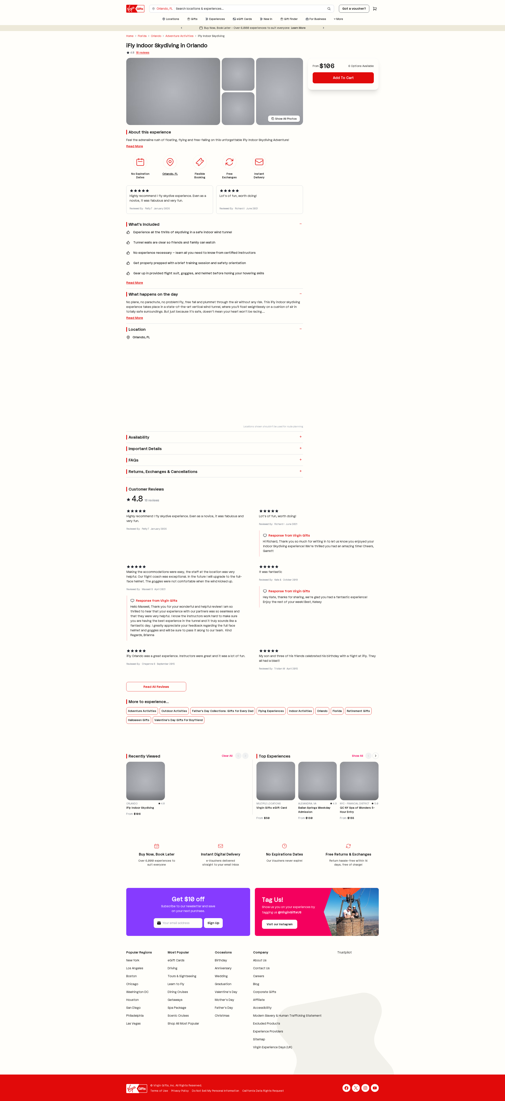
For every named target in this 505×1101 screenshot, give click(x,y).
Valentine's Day (226, 992)
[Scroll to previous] (238, 756)
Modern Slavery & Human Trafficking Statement (287, 1015)
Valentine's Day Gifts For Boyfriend (178, 720)
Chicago (132, 984)
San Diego (133, 1008)
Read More (134, 146)
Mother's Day (224, 1000)
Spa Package (177, 1008)
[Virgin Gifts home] (135, 9)
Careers (258, 976)
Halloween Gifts (138, 720)
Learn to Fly (176, 984)
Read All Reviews (156, 687)
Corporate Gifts (264, 992)
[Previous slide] (181, 28)
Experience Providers (268, 1031)
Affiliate (259, 1000)
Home (130, 36)
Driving (172, 968)
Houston (132, 1000)
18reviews (142, 52)
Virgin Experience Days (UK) (272, 1047)
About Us (260, 960)
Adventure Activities (180, 36)
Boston (131, 976)
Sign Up (213, 923)
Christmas (222, 1015)
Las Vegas (133, 1023)
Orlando (156, 36)
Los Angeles (134, 968)
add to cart (343, 78)
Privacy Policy (180, 1091)
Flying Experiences (271, 711)
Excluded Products (266, 1023)
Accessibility (262, 1008)
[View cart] (375, 9)
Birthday (221, 960)
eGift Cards (176, 960)
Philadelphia (135, 1015)
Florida (142, 36)
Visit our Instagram (280, 924)
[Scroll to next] (245, 756)
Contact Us (261, 968)
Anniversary (223, 968)
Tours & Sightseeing (182, 976)
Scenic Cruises (178, 1015)
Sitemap (259, 1039)
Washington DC (137, 992)
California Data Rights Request (263, 1091)
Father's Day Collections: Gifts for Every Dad (222, 711)
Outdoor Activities (174, 711)
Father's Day (224, 1008)
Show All (357, 755)
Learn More (305, 28)
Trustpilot (344, 952)
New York (132, 960)
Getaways (175, 1000)
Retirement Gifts (358, 711)
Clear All (227, 756)
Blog (256, 984)
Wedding (221, 976)
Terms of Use (159, 1091)
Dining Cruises (178, 992)
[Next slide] (323, 28)
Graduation (223, 984)
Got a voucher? (354, 8)
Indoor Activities (300, 711)
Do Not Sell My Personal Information (215, 1090)
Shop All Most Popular (183, 1023)
